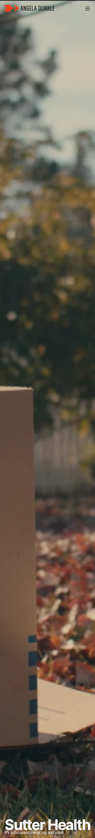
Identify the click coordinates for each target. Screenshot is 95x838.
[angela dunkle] (29, 8)
